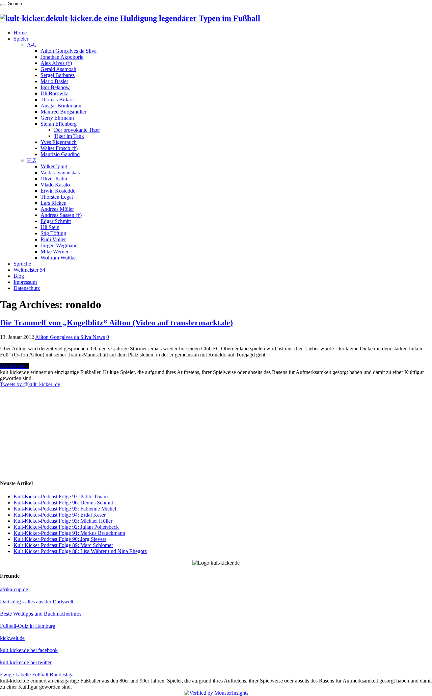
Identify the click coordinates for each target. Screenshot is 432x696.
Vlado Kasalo (55, 185)
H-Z (31, 160)
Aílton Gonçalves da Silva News (70, 337)
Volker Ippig (53, 166)
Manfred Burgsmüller (63, 112)
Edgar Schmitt (55, 221)
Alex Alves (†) (56, 63)
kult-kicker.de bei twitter (26, 662)
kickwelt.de (12, 638)
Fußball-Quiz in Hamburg (27, 626)
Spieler (21, 39)
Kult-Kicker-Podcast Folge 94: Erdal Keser (60, 515)
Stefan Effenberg (58, 124)
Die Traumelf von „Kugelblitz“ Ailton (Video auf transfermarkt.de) (116, 322)
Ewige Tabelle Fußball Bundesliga (37, 674)
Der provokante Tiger (77, 130)
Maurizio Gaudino (60, 154)
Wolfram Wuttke (58, 257)
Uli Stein (49, 227)
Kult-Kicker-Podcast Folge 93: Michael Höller (63, 521)
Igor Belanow (55, 87)
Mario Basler (54, 81)
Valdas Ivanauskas (60, 172)
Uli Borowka (54, 93)
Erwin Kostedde (57, 191)
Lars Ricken (53, 203)
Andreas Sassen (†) (61, 215)
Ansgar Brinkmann (60, 105)
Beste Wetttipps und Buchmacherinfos (40, 614)
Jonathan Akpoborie (61, 57)
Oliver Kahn (53, 178)
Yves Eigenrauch (58, 142)
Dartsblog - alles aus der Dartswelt (36, 601)
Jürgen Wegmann (59, 245)
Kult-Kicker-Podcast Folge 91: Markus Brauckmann (69, 533)
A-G (32, 45)
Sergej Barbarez (57, 75)
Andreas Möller (57, 209)
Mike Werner (54, 251)
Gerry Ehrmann (57, 118)
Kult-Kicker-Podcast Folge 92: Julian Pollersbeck (66, 527)
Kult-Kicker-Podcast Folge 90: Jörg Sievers (60, 539)
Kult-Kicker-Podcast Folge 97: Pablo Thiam (61, 496)
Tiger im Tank (69, 136)
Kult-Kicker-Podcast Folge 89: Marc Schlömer (63, 545)
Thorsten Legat (56, 197)
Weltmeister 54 (29, 270)
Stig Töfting (53, 233)
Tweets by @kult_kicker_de (30, 384)
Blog (19, 276)
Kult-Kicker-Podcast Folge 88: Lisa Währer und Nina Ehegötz (80, 551)
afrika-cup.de (14, 589)
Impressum (25, 282)
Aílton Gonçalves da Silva (68, 51)
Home (20, 32)
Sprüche (22, 264)
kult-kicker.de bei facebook (29, 650)
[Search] (2, 5)
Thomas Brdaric (57, 99)
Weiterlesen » (14, 366)
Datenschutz (27, 288)
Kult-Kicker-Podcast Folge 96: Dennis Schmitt (63, 502)
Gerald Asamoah (58, 69)
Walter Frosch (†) (59, 148)
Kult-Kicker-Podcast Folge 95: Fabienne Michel (65, 509)
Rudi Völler (53, 239)
